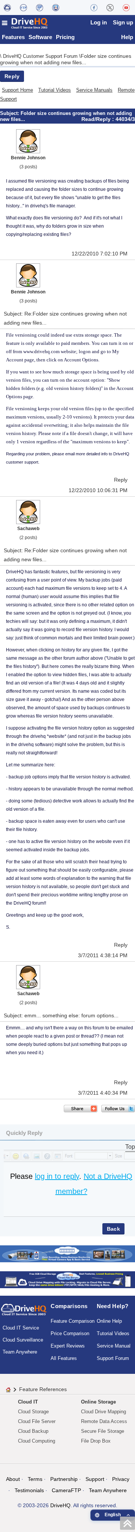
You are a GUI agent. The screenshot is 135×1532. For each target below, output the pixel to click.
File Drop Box (96, 1441)
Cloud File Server (37, 1421)
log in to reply (57, 1176)
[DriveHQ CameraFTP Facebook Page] (94, 7)
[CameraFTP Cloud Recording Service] (39, 7)
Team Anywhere (20, 1352)
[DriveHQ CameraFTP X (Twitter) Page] (110, 7)
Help (127, 37)
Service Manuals (94, 90)
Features (13, 37)
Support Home (17, 90)
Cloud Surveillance (23, 1340)
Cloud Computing (36, 1441)
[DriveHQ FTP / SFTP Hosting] (23, 7)
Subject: (10, 113)
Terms (35, 1479)
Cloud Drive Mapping (103, 1411)
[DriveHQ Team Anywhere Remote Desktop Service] (55, 7)
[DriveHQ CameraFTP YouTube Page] (126, 7)
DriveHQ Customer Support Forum (41, 56)
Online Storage (98, 1402)
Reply (12, 76)
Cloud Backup (33, 1431)
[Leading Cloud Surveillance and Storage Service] (67, 1253)
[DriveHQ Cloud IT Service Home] (25, 23)
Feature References (43, 1389)
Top (130, 1147)
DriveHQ (60, 1505)
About (13, 1479)
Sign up (123, 22)
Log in (98, 22)
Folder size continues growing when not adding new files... (65, 59)
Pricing (65, 37)
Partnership (64, 1479)
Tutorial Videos (54, 90)
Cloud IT (28, 1402)
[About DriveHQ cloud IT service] (24, 1313)
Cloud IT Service (21, 1328)
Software (40, 37)
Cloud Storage (33, 1411)
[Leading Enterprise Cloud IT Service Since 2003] (67, 1279)
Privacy (120, 1479)
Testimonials (29, 1490)
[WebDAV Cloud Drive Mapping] (7, 7)
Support (95, 1479)
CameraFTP (66, 1490)
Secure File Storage (102, 1431)
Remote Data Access (104, 1421)
